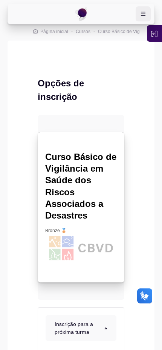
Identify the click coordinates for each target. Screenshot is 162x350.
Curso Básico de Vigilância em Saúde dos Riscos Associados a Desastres (80, 185)
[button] (81, 328)
